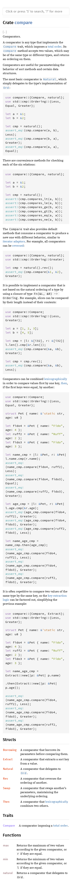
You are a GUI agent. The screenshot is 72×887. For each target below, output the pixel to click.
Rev (5, 778)
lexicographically (55, 379)
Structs (9, 740)
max (6, 845)
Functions (12, 835)
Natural (8, 768)
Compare (9, 825)
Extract (8, 759)
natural (8, 873)
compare (23, 23)
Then (6, 801)
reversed (18, 246)
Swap (6, 788)
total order (54, 46)
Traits (8, 816)
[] (5, 32)
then (64, 383)
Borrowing (9, 750)
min (5, 859)
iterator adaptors (14, 241)
